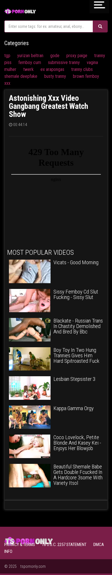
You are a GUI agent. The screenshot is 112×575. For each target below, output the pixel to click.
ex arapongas (52, 69)
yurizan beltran (30, 55)
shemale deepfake (20, 76)
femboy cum (29, 62)
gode (54, 55)
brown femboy (86, 76)
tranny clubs (82, 69)
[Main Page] (20, 11)
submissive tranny (64, 62)
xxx (7, 83)
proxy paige (76, 55)
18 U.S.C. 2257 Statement (64, 544)
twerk (28, 69)
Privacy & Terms (19, 544)
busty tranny (55, 76)
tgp (7, 55)
